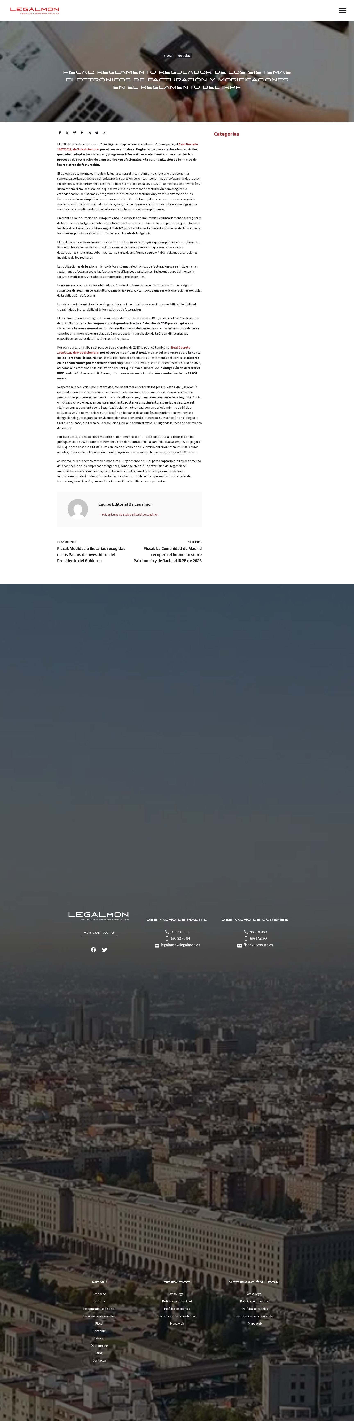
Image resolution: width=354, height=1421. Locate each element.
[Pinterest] (74, 132)
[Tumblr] (82, 132)
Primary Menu (342, 10)
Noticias (184, 55)
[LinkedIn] (89, 132)
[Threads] (104, 132)
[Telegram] (96, 132)
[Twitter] (67, 132)
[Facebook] (59, 132)
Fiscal (168, 55)
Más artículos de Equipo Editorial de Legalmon (130, 514)
